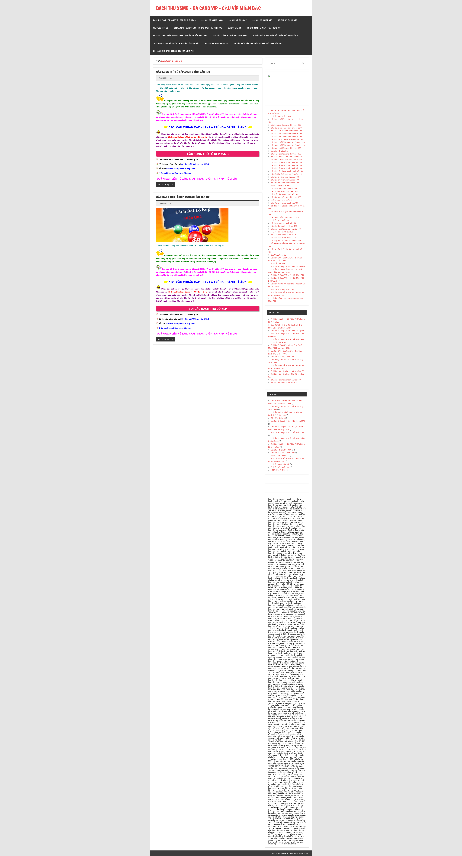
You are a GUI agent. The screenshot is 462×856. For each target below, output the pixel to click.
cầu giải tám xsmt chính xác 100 (284, 234)
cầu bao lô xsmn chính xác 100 (284, 188)
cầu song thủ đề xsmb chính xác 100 (286, 159)
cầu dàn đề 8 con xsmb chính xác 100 (286, 168)
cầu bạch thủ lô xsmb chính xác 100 (286, 153)
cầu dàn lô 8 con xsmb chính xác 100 (286, 136)
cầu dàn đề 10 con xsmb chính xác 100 (287, 171)
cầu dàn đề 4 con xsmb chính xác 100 (286, 162)
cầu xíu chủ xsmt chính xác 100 (284, 226)
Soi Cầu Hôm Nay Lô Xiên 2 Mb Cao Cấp (288, 371)
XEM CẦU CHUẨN (278, 470)
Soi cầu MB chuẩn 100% (212, 20)
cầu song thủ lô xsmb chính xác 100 (286, 148)
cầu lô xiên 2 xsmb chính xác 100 (285, 177)
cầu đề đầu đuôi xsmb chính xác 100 (286, 174)
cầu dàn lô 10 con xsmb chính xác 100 (287, 139)
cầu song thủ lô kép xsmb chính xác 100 (183, 72)
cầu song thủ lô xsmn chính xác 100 (286, 217)
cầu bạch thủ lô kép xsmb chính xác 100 (183, 197)
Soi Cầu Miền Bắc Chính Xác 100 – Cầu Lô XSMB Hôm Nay (258, 43)
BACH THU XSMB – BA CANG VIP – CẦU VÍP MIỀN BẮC (208, 8)
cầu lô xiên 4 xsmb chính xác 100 (285, 182)
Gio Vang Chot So (160, 28)
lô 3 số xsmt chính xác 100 (282, 231)
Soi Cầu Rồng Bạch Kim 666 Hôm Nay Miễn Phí (173, 51)
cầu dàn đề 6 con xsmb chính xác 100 (286, 165)
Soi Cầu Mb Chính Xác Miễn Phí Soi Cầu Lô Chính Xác (176, 43)
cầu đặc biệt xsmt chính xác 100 (284, 237)
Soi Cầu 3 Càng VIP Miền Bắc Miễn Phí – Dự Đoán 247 (276, 35)
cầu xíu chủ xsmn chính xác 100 (284, 191)
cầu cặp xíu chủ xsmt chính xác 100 (286, 240)
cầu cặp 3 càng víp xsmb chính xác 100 (287, 127)
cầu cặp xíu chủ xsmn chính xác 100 (286, 197)
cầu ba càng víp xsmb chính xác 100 (286, 125)
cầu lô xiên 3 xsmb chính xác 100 (285, 179)
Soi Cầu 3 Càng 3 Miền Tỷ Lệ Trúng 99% (264, 28)
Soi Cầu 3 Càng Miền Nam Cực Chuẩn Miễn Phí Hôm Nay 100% (180, 35)
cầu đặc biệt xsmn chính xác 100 (284, 203)
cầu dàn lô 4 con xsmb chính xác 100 (286, 130)
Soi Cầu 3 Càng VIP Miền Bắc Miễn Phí (230, 35)
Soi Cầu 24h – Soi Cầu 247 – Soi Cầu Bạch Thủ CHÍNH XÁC (198, 28)
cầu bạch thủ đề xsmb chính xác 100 (286, 156)
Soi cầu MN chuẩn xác (262, 20)
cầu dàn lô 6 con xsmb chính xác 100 (286, 133)
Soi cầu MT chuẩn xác (287, 20)
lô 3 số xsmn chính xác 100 (282, 200)
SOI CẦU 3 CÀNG (234, 28)
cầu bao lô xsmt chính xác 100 (283, 223)
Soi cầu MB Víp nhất (237, 20)
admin (172, 78)
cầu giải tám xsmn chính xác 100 (284, 194)
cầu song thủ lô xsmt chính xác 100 (286, 229)
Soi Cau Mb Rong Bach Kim (216, 43)
